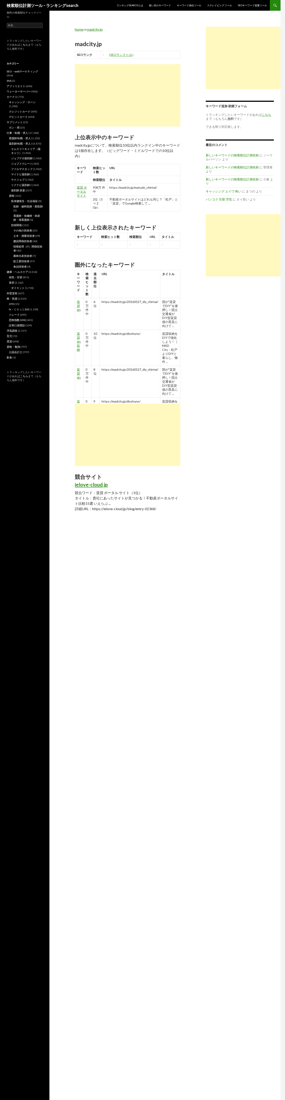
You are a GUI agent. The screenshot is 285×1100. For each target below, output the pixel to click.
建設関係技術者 (22, 241)
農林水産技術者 (22, 256)
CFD (11, 304)
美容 (11, 282)
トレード (14, 314)
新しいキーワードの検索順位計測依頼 (232, 155)
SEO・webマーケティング (22, 71)
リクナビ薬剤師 (20, 185)
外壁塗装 (12, 293)
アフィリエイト (16, 86)
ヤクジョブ (17, 179)
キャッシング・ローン (22, 102)
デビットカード (18, 117)
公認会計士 (15, 352)
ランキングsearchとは (130, 5)
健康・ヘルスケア (17, 272)
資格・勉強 (13, 346)
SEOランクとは (121, 55)
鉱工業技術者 (21, 261)
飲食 (9, 357)
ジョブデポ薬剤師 (22, 158)
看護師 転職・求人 (20, 138)
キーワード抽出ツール (189, 5)
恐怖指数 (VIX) (17, 320)
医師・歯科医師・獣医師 (28, 206)
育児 (9, 336)
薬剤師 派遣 (18, 190)
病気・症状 (15, 277)
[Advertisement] (127, 95)
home (79, 29)
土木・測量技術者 (24, 235)
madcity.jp (95, 29)
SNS (9, 80)
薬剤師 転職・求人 (20, 143)
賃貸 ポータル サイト (82, 191)
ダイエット (17, 288)
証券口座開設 (17, 325)
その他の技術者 (22, 230)
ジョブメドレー (20, 163)
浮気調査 (12, 330)
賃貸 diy (79, 306)
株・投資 (12, 298)
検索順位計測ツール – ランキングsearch (42, 5)
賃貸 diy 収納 (79, 342)
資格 (11, 195)
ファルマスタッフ (22, 169)
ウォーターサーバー (19, 91)
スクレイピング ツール (219, 5)
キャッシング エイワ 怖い (223, 191)
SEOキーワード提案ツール (252, 5)
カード (11, 96)
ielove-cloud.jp (91, 485)
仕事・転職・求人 (17, 133)
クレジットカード (19, 111)
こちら (24, 44)
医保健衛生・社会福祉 (24, 201)
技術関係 (16, 225)
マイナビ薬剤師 (20, 174)
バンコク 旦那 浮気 (219, 199)
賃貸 (9, 341)
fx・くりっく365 (19, 309)
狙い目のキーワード (160, 5)
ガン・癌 (14, 127)
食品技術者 (20, 266)
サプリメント (15, 122)
